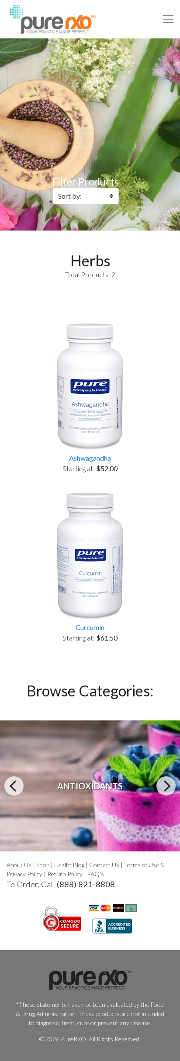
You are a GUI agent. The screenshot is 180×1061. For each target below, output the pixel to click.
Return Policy (65, 874)
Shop (42, 864)
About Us (19, 864)
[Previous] (14, 786)
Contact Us (104, 864)
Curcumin (90, 627)
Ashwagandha (90, 458)
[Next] (166, 786)
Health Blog (69, 864)
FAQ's (95, 874)
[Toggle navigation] (168, 19)
